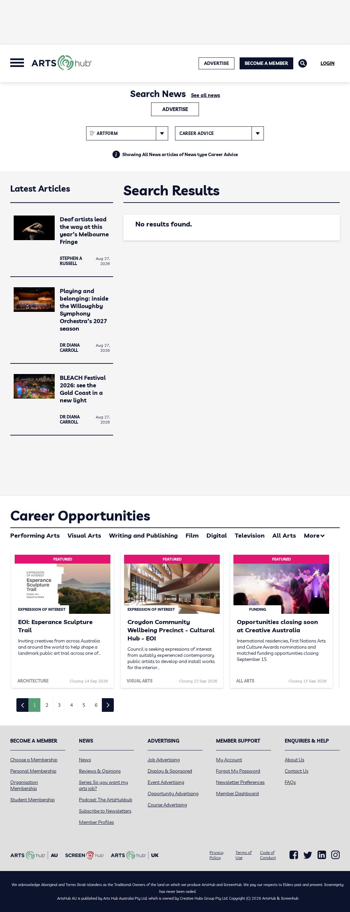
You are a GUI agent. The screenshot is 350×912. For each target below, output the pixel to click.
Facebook (294, 855)
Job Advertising (164, 760)
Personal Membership (33, 771)
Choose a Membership (33, 760)
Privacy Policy (217, 855)
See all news (205, 95)
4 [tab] (71, 705)
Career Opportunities (80, 515)
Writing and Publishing (143, 535)
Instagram (335, 855)
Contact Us (296, 771)
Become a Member (266, 63)
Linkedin (322, 855)
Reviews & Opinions (100, 771)
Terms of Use (243, 855)
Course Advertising (167, 805)
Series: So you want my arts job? (103, 785)
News (85, 760)
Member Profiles (96, 822)
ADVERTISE (216, 63)
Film (192, 535)
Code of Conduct (268, 855)
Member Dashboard (237, 793)
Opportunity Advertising (173, 793)
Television (250, 535)
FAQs (290, 782)
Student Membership (32, 800)
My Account (229, 760)
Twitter (307, 855)
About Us (294, 760)
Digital (216, 535)
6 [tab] (96, 705)
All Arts (284, 535)
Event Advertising (166, 782)
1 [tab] (34, 705)
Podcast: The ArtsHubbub (105, 800)
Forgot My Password (238, 771)
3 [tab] (59, 705)
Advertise (175, 109)
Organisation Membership (24, 785)
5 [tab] (83, 705)
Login (328, 63)
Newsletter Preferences (240, 782)
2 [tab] (46, 705)
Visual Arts (84, 535)
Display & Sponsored (170, 771)
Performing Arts (35, 535)
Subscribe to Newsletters (105, 811)
